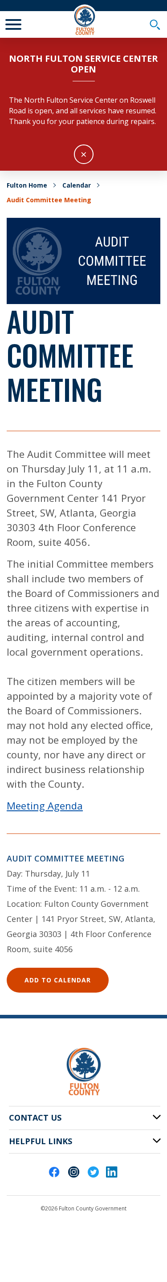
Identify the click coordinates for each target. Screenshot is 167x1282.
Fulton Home (27, 185)
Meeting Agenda (45, 805)
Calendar (76, 185)
